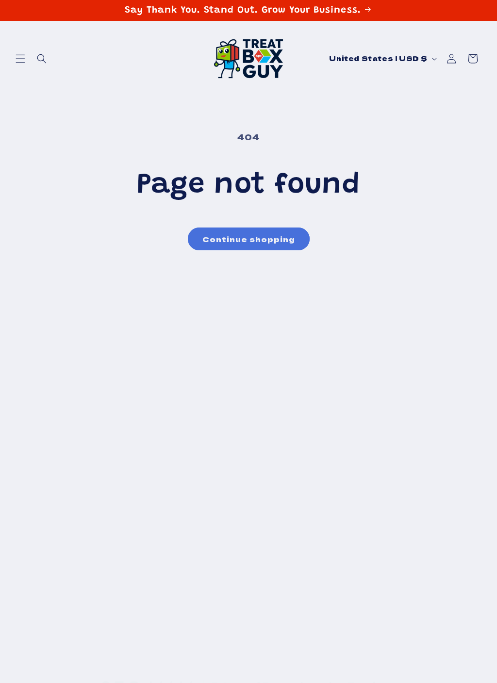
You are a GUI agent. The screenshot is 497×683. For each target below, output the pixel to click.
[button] (20, 58)
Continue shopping (248, 239)
